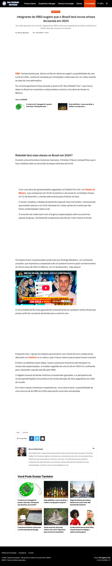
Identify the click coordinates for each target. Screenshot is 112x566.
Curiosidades (90, 3)
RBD (18, 432)
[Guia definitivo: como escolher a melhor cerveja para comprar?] (62, 106)
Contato (31, 553)
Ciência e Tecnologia (66, 3)
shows (25, 432)
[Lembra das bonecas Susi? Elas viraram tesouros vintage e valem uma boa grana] (82, 516)
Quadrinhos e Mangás (46, 3)
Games (79, 3)
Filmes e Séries (30, 3)
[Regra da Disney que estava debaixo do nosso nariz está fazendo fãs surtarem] (82, 489)
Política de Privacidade (9, 553)
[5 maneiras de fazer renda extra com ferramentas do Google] (30, 516)
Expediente (22, 553)
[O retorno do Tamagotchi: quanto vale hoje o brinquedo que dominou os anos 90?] (20, 106)
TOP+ (101, 3)
